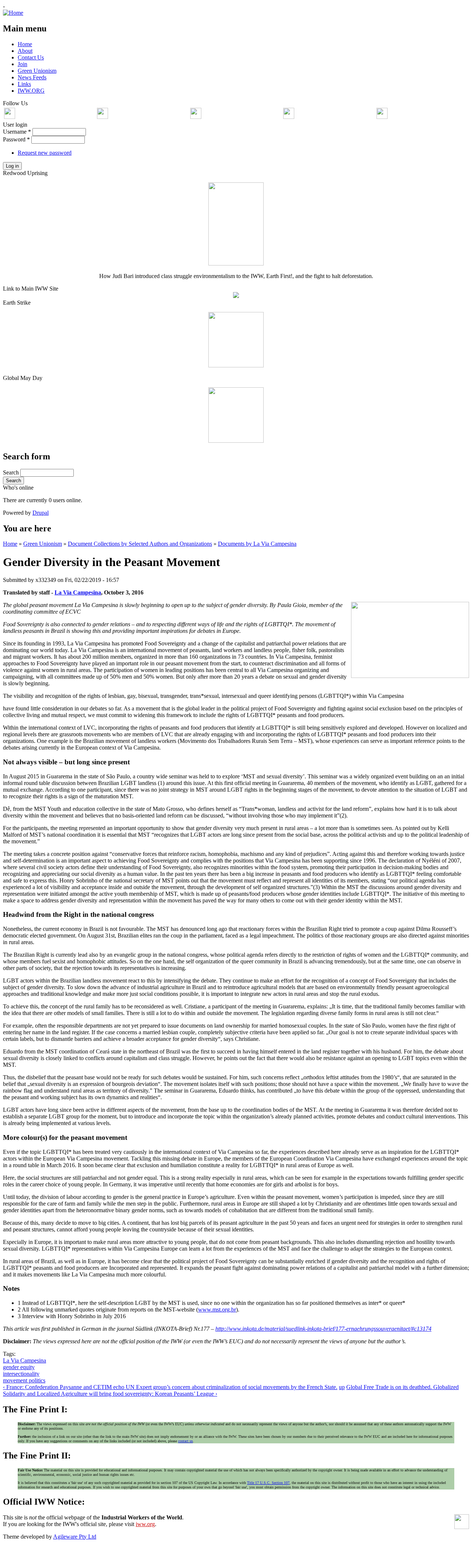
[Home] (13, 13)
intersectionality (21, 1374)
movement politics (24, 1380)
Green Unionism (42, 544)
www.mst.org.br (217, 1309)
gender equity (19, 1367)
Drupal (40, 513)
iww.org (145, 1524)
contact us (185, 1441)
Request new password (45, 153)
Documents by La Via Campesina (257, 544)
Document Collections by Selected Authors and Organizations (140, 544)
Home (10, 544)
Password (16, 139)
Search (11, 472)
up (342, 1387)
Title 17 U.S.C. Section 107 (268, 1483)
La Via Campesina (78, 592)
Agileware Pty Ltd (74, 1536)
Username (17, 131)
